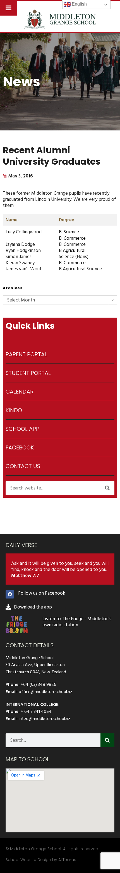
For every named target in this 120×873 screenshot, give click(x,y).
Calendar (19, 391)
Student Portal (28, 373)
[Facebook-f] (10, 594)
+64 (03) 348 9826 (38, 684)
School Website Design (28, 859)
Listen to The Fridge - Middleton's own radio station (76, 622)
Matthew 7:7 (25, 576)
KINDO (14, 410)
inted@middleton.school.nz (44, 718)
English (79, 4)
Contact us (23, 466)
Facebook (20, 447)
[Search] (107, 488)
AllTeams (67, 859)
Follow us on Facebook (41, 593)
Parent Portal (26, 354)
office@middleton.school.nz (45, 691)
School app (22, 429)
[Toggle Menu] (8, 8)
